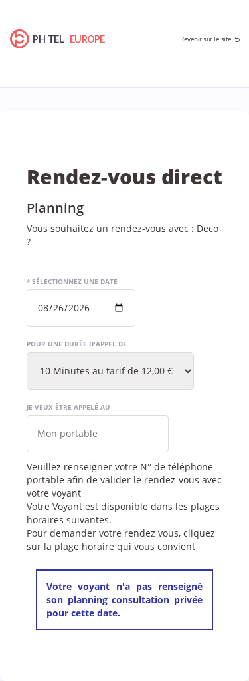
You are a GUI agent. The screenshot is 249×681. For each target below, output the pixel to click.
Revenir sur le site (206, 38)
